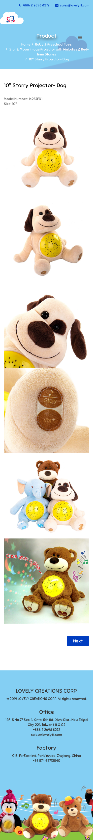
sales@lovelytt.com (74, 5)
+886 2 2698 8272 (36, 5)
